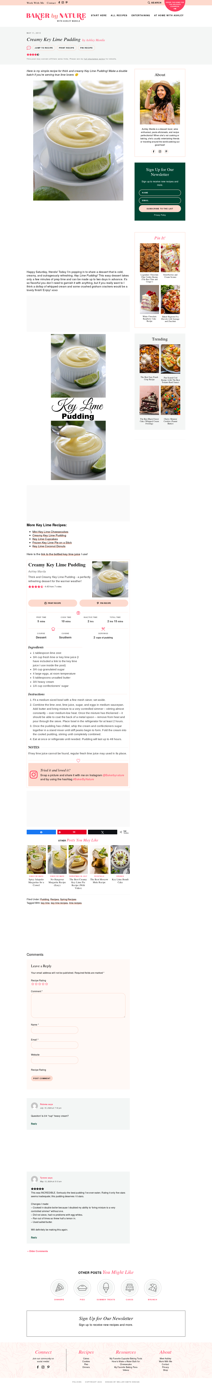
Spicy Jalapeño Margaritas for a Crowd (36, 882)
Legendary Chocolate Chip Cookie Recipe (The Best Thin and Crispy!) (149, 278)
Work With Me (35, 2)
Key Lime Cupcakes (45, 539)
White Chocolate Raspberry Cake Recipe (149, 318)
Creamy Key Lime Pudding (49, 535)
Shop (165, 1370)
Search (156, 2)
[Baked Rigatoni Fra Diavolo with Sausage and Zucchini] (170, 299)
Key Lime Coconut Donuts (48, 546)
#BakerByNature (83, 779)
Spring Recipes (68, 899)
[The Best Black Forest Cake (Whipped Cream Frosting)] (149, 400)
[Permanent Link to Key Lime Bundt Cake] (120, 847)
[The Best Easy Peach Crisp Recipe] (149, 358)
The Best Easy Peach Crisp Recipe (149, 378)
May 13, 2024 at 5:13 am (51, 1181)
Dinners (86, 1367)
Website (35, 1054)
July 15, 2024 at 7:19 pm (50, 1107)
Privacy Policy (160, 215)
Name (35, 1024)
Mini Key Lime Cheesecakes (50, 531)
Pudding (44, 899)
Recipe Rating (38, 980)
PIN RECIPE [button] (105, 603)
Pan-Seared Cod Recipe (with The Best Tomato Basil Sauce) (170, 380)
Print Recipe (66, 47)
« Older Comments (37, 1251)
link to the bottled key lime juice (60, 554)
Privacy (165, 1367)
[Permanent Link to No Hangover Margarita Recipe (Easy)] (57, 847)
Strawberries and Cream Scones (170, 275)
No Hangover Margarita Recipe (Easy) (57, 882)
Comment (37, 991)
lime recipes (75, 903)
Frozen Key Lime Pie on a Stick (52, 542)
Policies (77, 1382)
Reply (34, 1123)
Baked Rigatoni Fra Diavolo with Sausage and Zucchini (170, 319)
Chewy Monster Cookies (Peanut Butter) (170, 421)
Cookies (86, 1361)
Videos (126, 1370)
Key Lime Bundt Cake (120, 881)
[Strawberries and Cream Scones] (170, 257)
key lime (45, 903)
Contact (51, 2)
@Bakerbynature (113, 775)
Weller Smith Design (128, 1382)
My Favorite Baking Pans (126, 1367)
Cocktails (99, 876)
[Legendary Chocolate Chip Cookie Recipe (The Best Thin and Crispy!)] (149, 257)
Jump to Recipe (44, 47)
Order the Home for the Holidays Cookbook (175, 4)
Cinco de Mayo (36, 876)
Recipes (54, 899)
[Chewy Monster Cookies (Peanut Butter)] (170, 400)
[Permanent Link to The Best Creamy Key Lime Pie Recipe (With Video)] (78, 847)
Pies (86, 1364)
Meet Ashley (165, 1358)
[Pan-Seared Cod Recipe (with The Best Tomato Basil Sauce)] (170, 359)
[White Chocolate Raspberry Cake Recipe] (149, 299)
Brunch (120, 876)
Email (35, 1039)
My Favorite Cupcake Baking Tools (126, 1358)
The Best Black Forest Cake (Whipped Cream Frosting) (149, 421)
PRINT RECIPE (54, 603)
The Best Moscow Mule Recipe (99, 881)
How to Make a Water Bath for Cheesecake (126, 1363)
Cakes (86, 1358)
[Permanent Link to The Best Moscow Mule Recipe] (99, 847)
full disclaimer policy (94, 59)
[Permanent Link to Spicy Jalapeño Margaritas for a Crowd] (36, 847)
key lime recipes (59, 903)
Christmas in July (78, 876)
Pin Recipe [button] (86, 47)
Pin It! (159, 238)
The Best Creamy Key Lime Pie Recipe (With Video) (78, 883)
